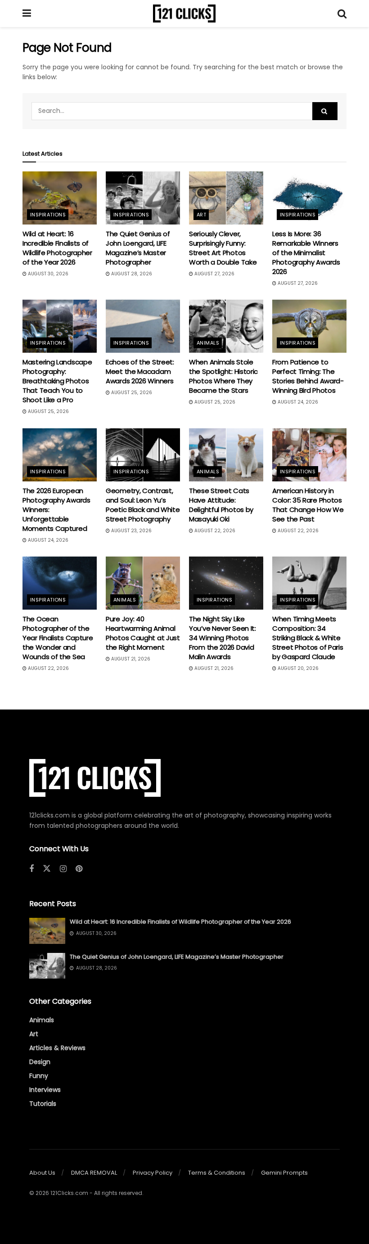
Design (39, 1061)
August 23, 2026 (131, 530)
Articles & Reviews (57, 1047)
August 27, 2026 (213, 273)
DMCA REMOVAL (94, 1172)
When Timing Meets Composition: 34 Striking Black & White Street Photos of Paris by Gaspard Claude (307, 637)
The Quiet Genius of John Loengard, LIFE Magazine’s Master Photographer (138, 248)
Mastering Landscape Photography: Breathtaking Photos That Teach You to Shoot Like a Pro (57, 380)
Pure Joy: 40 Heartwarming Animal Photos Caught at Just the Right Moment (143, 633)
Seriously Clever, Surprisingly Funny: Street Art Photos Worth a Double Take (222, 248)
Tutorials (42, 1103)
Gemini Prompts (284, 1172)
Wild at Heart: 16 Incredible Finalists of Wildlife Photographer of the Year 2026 (57, 248)
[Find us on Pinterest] (79, 869)
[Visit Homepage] (184, 13)
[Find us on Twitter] (47, 868)
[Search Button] (342, 13)
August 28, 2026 (131, 273)
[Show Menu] (26, 13)
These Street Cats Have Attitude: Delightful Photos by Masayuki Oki (221, 505)
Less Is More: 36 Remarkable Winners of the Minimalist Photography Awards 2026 (306, 252)
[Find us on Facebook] (31, 869)
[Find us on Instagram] (63, 869)
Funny (38, 1075)
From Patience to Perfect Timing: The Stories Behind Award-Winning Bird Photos (308, 376)
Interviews (45, 1089)
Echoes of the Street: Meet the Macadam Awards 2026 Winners (140, 371)
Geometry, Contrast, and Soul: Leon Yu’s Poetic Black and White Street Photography (143, 505)
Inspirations (48, 214)
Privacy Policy (152, 1172)
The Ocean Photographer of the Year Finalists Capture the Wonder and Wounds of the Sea (57, 637)
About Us (42, 1172)
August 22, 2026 (214, 530)
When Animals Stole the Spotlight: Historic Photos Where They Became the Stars (223, 376)
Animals (208, 342)
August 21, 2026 (130, 659)
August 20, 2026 (297, 668)
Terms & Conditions (216, 1172)
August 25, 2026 (48, 411)
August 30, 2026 (47, 273)
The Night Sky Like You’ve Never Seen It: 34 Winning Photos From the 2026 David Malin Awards (222, 637)
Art (201, 214)
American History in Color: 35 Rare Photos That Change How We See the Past (308, 505)
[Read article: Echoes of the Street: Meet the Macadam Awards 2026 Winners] (143, 326)
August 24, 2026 (297, 402)
